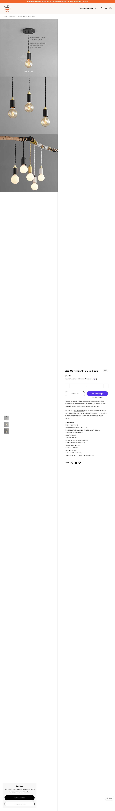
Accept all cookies (19, 798)
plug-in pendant (79, 410)
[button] (106, 386)
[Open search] (102, 8)
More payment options (97, 397)
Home (5, 16)
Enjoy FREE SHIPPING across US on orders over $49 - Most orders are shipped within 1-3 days (57, 1)
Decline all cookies (19, 804)
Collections (13, 16)
